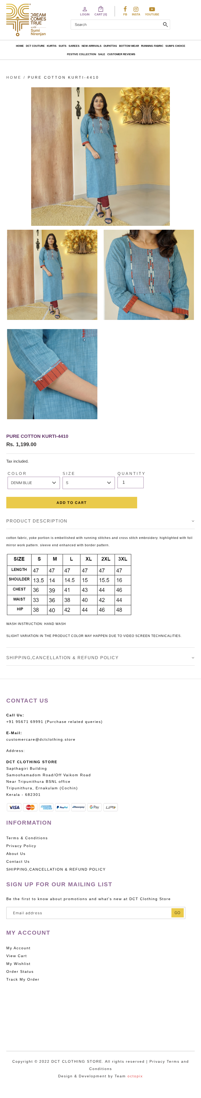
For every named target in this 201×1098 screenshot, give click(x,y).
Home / (16, 77)
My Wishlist (18, 964)
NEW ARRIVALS (92, 45)
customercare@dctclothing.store (41, 739)
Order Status (20, 971)
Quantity (132, 473)
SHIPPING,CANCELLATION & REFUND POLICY (62, 658)
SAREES (74, 45)
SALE (101, 54)
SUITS (62, 45)
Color (17, 473)
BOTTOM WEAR (129, 45)
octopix (135, 1076)
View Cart (16, 956)
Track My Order (23, 979)
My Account (18, 948)
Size (69, 473)
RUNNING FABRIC (152, 45)
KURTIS (52, 45)
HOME (20, 45)
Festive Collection (81, 54)
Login (85, 11)
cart (100, 11)
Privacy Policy (21, 846)
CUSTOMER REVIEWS (121, 54)
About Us (16, 854)
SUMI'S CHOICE (175, 45)
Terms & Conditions (27, 838)
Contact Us (18, 861)
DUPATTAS (110, 45)
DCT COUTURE (35, 45)
